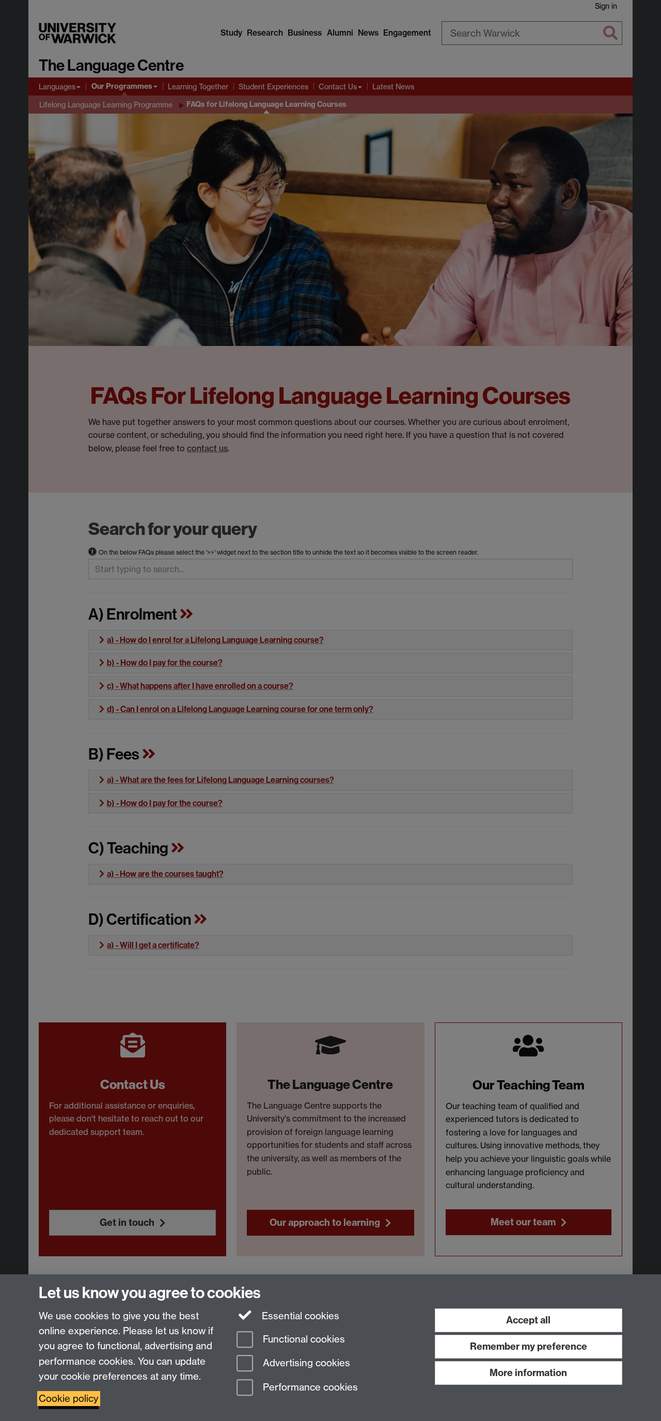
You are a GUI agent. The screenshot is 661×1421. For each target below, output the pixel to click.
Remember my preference (528, 1346)
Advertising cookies (305, 1363)
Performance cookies (309, 1388)
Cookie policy (69, 1398)
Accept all (528, 1320)
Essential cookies (299, 1316)
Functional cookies (302, 1339)
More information (528, 1373)
